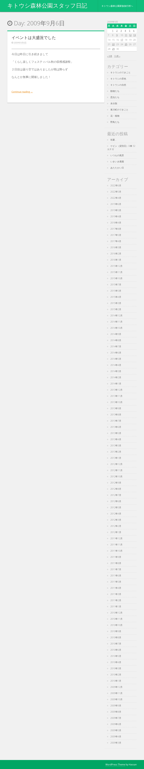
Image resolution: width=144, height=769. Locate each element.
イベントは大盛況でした (34, 37)
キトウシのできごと (120, 72)
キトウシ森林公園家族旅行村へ (117, 5)
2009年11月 (116, 693)
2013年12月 (116, 389)
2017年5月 (115, 235)
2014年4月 (115, 365)
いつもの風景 (117, 155)
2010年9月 (115, 631)
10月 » (117, 56)
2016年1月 (115, 259)
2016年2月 (115, 253)
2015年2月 (115, 309)
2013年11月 (116, 396)
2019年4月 (115, 216)
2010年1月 (115, 680)
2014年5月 (115, 358)
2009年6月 (115, 724)
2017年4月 (115, 241)
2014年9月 (115, 334)
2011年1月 (115, 606)
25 (126, 44)
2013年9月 (115, 408)
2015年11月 (116, 272)
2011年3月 (115, 594)
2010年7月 (115, 643)
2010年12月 (116, 612)
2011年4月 (115, 587)
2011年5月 (115, 581)
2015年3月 (115, 303)
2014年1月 (115, 383)
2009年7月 (115, 717)
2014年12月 (116, 315)
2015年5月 (115, 290)
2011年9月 (115, 556)
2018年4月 (115, 222)
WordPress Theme (115, 764)
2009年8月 (115, 711)
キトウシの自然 (118, 84)
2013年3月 (115, 445)
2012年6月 (115, 501)
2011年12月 (116, 538)
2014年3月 (115, 371)
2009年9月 (115, 705)
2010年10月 (116, 625)
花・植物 (114, 115)
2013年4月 (115, 439)
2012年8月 (115, 488)
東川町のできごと (119, 109)
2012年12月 (116, 464)
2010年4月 (115, 662)
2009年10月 (116, 699)
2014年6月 (115, 352)
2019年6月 (115, 204)
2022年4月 (115, 197)
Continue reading (22, 91)
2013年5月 (115, 433)
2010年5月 (115, 656)
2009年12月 (116, 687)
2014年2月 (115, 377)
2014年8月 (115, 340)
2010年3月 (115, 668)
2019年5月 (115, 210)
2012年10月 (116, 476)
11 (126, 35)
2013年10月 (116, 402)
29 (113, 49)
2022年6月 (115, 185)
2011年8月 (115, 563)
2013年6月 (115, 426)
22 (113, 44)
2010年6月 (115, 649)
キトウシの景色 (118, 78)
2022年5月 (115, 191)
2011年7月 (115, 569)
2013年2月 (115, 451)
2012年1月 (115, 532)
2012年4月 (115, 513)
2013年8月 (115, 414)
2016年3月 (115, 247)
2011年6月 (115, 575)
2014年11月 (116, 321)
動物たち (114, 91)
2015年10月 (116, 278)
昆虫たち (114, 97)
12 (130, 35)
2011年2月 (115, 600)
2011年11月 (116, 544)
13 (134, 35)
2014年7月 (115, 346)
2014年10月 (116, 327)
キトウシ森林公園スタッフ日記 (47, 6)
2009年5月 (115, 730)
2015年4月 (115, 296)
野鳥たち (114, 122)
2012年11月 (116, 470)
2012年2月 (115, 526)
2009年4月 (115, 736)
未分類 (113, 103)
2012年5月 (115, 507)
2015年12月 (116, 265)
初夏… (113, 139)
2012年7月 (115, 495)
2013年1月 (115, 457)
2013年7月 (115, 420)
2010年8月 (115, 637)
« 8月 (109, 56)
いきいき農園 (117, 161)
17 (122, 39)
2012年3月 (115, 519)
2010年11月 (116, 618)
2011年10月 (116, 550)
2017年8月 (115, 228)
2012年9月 (115, 482)
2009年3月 (115, 742)
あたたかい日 (117, 167)
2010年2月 (115, 674)
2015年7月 (115, 284)
